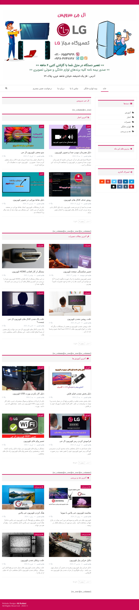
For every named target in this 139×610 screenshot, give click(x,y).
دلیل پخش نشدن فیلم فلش (79, 393)
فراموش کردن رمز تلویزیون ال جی (75, 441)
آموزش (87, 368)
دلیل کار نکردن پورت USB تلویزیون (28, 393)
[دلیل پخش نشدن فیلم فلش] (70, 378)
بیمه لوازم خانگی (90, 88)
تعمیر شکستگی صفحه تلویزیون (77, 271)
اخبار (88, 126)
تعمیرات (87, 245)
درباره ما (60, 88)
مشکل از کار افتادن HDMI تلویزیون (28, 271)
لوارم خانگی (126, 127)
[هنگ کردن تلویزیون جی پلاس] (23, 497)
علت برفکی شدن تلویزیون (32, 560)
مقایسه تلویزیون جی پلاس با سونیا (76, 512)
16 (50, 275)
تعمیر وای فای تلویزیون (33, 441)
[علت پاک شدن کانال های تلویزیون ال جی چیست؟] (23, 303)
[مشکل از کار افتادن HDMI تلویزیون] (23, 256)
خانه (104, 88)
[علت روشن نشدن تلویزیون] (70, 303)
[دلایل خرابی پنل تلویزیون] (70, 545)
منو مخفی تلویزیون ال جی (32, 152)
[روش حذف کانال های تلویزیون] (70, 184)
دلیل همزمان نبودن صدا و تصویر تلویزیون (73, 152)
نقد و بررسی (86, 487)
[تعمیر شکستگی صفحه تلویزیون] (70, 256)
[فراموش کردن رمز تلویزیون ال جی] (70, 426)
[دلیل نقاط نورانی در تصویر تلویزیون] (23, 184)
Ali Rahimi (21, 603)
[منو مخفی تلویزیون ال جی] (23, 137)
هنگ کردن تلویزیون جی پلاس (31, 512)
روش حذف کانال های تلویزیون (77, 199)
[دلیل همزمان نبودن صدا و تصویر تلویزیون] (70, 137)
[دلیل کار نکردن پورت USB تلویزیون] (23, 378)
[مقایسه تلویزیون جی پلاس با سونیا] (70, 497)
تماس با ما (74, 88)
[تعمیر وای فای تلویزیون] (23, 426)
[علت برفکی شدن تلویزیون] (23, 545)
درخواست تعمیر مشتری (42, 88)
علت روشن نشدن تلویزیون (79, 319)
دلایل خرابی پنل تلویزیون (80, 560)
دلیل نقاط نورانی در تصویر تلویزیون (28, 199)
